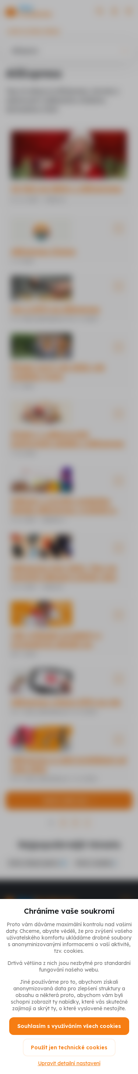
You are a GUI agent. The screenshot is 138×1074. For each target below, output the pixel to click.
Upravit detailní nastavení (69, 1063)
